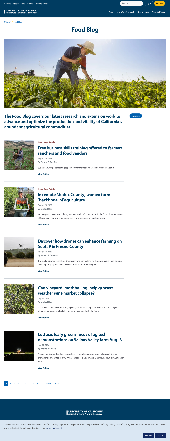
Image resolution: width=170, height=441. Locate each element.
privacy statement (54, 428)
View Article (43, 174)
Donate (159, 3)
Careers (7, 3)
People (16, 3)
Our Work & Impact (125, 12)
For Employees (41, 3)
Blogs (22, 3)
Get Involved (143, 12)
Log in (148, 3)
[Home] (20, 12)
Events (30, 3)
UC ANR (7, 22)
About (111, 12)
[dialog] (85, 430)
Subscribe (135, 115)
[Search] (141, 3)
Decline (148, 435)
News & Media (158, 12)
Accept (160, 435)
